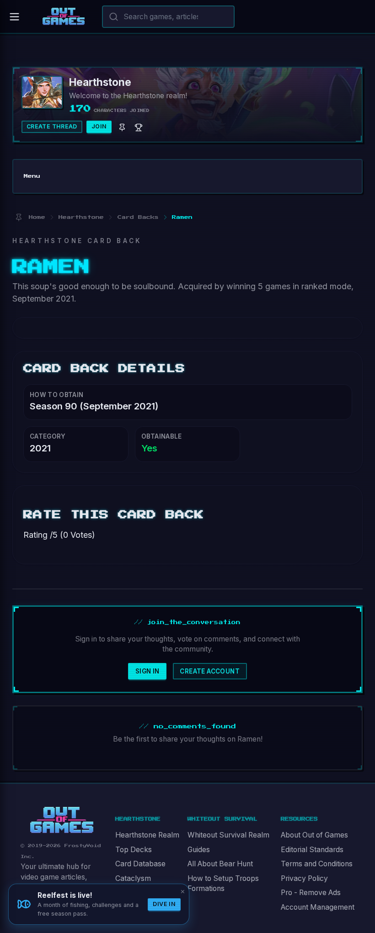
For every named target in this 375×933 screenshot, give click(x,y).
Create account (210, 671)
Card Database (140, 863)
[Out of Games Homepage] (62, 820)
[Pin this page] (18, 217)
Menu (32, 176)
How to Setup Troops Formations (223, 883)
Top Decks (133, 849)
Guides (199, 849)
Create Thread (52, 126)
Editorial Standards (312, 849)
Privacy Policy (304, 878)
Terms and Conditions (317, 863)
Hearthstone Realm (147, 835)
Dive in (164, 904)
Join (99, 126)
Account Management (317, 907)
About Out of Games (314, 835)
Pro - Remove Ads (311, 892)
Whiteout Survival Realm (228, 835)
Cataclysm (133, 878)
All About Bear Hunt (220, 863)
